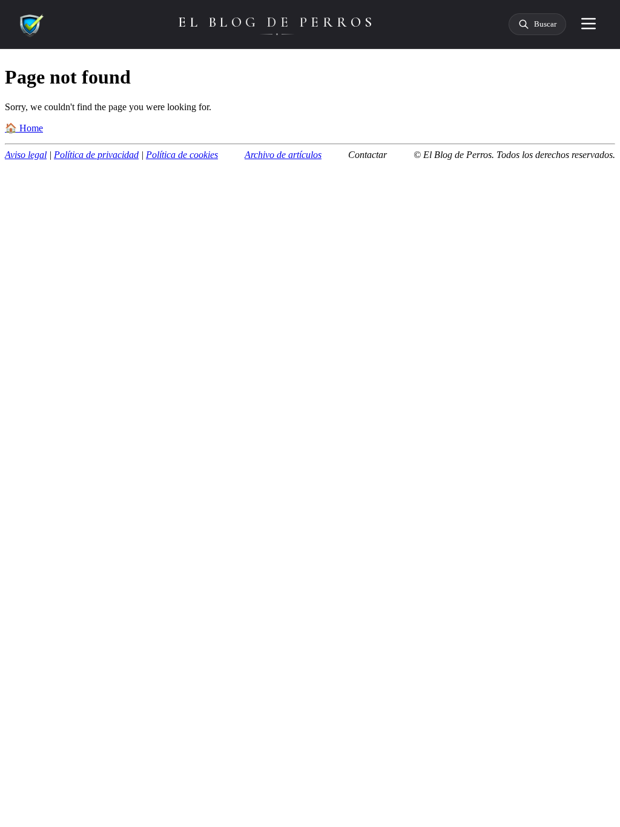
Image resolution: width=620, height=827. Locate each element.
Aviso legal (26, 155)
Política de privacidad (96, 155)
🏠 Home (24, 128)
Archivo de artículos (283, 155)
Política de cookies (182, 155)
